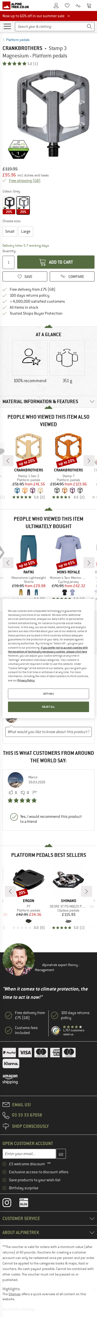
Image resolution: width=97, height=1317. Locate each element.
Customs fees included (26, 1030)
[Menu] (7, 26)
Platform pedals (18, 39)
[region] (48, 658)
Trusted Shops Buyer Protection (36, 313)
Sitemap (14, 1294)
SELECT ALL (48, 706)
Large (25, 231)
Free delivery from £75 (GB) (32, 289)
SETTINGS (48, 693)
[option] (48, 114)
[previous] (7, 460)
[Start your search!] (90, 26)
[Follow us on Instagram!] (10, 1204)
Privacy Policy (26, 680)
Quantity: (9, 251)
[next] (89, 460)
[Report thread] (34, 793)
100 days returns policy (29, 295)
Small (9, 231)
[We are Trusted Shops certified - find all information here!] (56, 1031)
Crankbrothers (22, 48)
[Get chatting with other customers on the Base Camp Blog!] (27, 1204)
